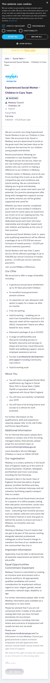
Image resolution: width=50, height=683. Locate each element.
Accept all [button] (13, 37)
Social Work (18, 58)
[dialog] (25, 24)
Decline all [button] (36, 37)
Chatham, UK (14, 105)
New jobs (30, 50)
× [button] (47, 3)
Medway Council (16, 102)
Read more (13, 21)
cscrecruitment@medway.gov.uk (20, 447)
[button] (25, 43)
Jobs (7, 58)
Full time (9, 116)
